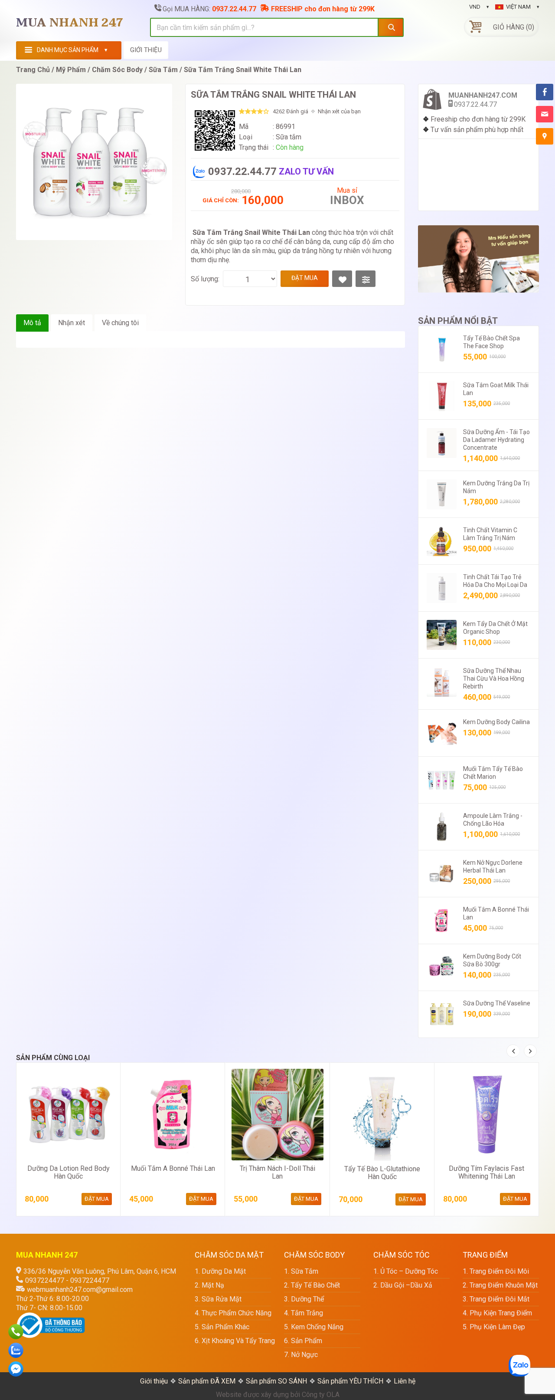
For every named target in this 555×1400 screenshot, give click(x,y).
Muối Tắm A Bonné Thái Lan (173, 1168)
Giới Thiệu (146, 50)
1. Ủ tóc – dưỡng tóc (405, 1271)
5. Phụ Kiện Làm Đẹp (494, 1327)
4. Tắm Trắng (303, 1313)
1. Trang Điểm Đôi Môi (496, 1271)
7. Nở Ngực (301, 1355)
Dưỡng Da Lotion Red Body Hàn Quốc (68, 1172)
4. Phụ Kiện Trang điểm (497, 1313)
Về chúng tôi (120, 323)
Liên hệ (404, 1381)
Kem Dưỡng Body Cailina (496, 721)
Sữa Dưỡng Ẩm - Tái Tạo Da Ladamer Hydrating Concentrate (496, 439)
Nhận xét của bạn (339, 111)
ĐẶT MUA (304, 277)
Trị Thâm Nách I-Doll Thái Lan (277, 1172)
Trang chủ (33, 70)
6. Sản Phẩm (303, 1341)
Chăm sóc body (117, 70)
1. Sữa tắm (301, 1271)
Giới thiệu (154, 1381)
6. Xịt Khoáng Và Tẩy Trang (233, 1341)
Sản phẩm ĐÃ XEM (206, 1381)
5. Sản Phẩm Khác (222, 1327)
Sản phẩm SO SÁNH (276, 1381)
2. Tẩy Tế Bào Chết (312, 1285)
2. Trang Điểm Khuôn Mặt (500, 1285)
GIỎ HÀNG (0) (513, 27)
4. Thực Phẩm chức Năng (233, 1313)
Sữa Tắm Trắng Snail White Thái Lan (242, 70)
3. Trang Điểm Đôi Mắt (496, 1299)
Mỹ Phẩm (71, 70)
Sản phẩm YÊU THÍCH (350, 1381)
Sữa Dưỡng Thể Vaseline (496, 1003)
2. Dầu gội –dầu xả (402, 1285)
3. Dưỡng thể (304, 1299)
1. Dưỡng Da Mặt (220, 1271)
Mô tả (32, 323)
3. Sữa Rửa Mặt (218, 1299)
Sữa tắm (163, 70)
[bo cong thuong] (50, 1317)
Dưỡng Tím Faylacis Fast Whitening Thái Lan (486, 1172)
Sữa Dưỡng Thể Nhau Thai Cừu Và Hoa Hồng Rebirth (493, 678)
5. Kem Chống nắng (313, 1327)
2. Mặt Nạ (209, 1285)
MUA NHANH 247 (70, 23)
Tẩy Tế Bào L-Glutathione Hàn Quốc (382, 1173)
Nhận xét (71, 323)
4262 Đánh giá (290, 111)
